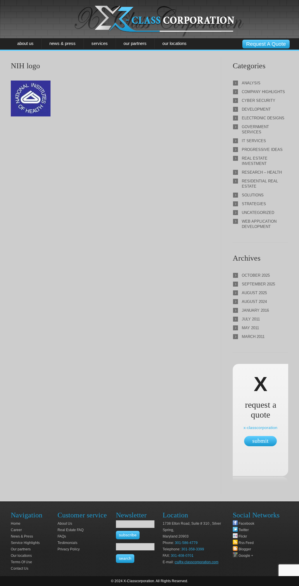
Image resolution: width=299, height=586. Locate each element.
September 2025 (258, 284)
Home (15, 524)
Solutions (253, 195)
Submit (260, 440)
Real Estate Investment (254, 161)
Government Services (255, 129)
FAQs (62, 536)
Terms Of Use (21, 562)
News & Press (62, 43)
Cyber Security (258, 100)
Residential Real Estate (260, 184)
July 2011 (251, 319)
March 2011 (253, 336)
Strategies (254, 204)
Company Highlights (263, 92)
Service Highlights (25, 543)
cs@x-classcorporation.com (196, 562)
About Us (25, 43)
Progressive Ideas (262, 149)
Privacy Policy (69, 549)
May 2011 (250, 328)
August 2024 (254, 301)
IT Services (254, 141)
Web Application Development (259, 224)
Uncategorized (258, 212)
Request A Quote (266, 44)
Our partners (135, 43)
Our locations (174, 43)
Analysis (251, 83)
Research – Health (262, 172)
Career (16, 530)
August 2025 (254, 293)
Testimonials (67, 543)
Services (99, 43)
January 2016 (255, 310)
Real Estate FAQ (71, 530)
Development (256, 109)
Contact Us (19, 568)
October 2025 (256, 275)
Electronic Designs (263, 118)
